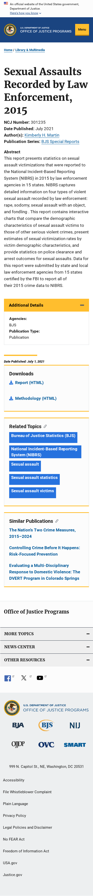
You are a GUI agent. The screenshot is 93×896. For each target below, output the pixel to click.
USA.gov (10, 863)
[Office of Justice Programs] (10, 30)
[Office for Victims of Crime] (46, 748)
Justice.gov (12, 875)
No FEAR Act (14, 839)
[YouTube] (41, 679)
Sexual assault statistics (34, 477)
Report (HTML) (29, 382)
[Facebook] (9, 679)
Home (8, 50)
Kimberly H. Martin (42, 135)
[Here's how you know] (46, 8)
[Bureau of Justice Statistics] (46, 732)
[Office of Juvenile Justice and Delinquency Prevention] (18, 749)
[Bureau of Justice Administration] (18, 729)
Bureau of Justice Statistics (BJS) (43, 435)
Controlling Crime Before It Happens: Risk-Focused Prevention (44, 551)
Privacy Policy (14, 815)
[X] (25, 679)
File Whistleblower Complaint (27, 792)
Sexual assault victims (32, 490)
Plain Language (15, 804)
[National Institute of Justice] (75, 729)
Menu (82, 29)
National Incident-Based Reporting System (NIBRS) (44, 451)
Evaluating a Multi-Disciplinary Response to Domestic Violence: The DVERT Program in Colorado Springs (44, 572)
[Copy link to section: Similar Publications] (55, 520)
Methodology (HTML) (36, 398)
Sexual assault (25, 464)
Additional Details (26, 305)
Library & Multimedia (30, 50)
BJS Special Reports (60, 141)
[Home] (45, 30)
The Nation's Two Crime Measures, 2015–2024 (42, 533)
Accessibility (13, 780)
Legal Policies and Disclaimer (27, 827)
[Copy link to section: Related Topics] (44, 425)
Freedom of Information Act (26, 851)
